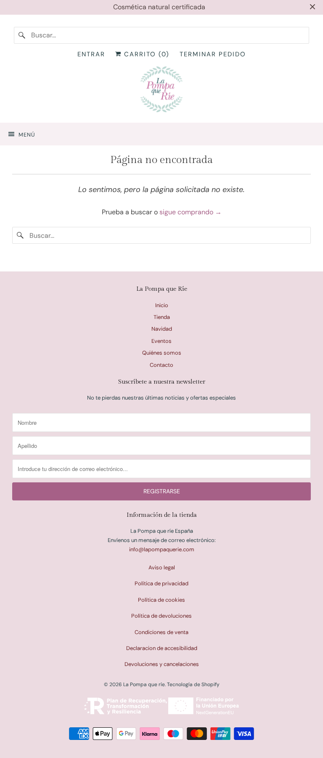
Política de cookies (161, 599)
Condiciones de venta (161, 632)
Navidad (161, 328)
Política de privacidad (161, 583)
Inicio (161, 305)
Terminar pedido (213, 54)
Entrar (91, 54)
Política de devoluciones (161, 615)
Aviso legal (161, 567)
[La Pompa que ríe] (161, 91)
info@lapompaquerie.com (161, 549)
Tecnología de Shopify (193, 684)
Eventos (161, 341)
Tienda (162, 317)
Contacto (161, 364)
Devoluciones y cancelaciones (161, 664)
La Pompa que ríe (144, 684)
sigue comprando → (190, 212)
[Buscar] (22, 35)
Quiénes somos (161, 352)
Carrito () (145, 54)
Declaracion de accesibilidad (161, 648)
